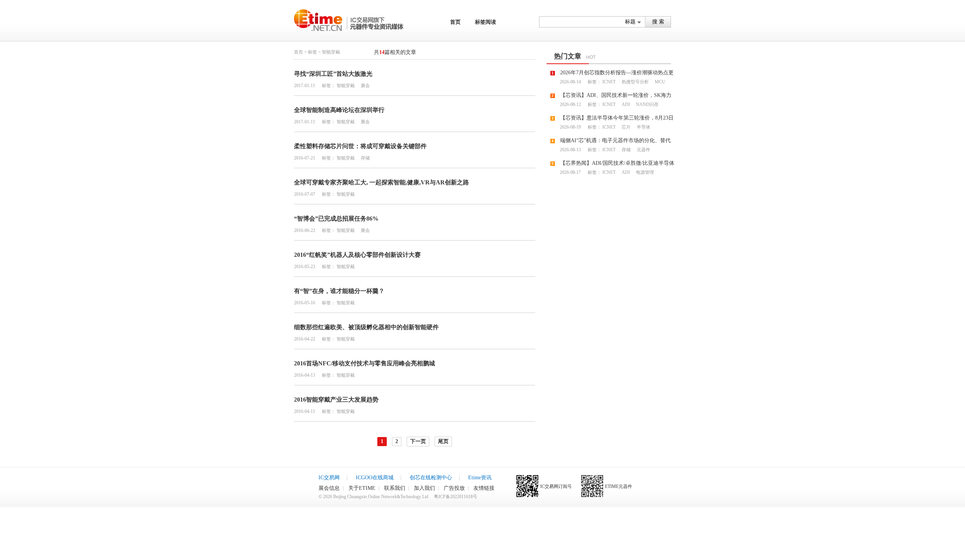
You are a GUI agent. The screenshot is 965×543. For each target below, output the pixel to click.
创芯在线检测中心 (431, 477)
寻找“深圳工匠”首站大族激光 (333, 74)
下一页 (418, 441)
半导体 (643, 127)
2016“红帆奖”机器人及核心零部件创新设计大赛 (357, 255)
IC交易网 (329, 477)
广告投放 (454, 488)
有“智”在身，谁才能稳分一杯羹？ (339, 291)
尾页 (443, 441)
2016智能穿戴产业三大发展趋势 (336, 399)
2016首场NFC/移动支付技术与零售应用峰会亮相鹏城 (364, 363)
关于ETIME (361, 488)
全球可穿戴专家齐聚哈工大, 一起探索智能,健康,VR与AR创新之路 (381, 182)
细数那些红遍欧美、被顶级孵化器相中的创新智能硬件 (366, 327)
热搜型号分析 (634, 81)
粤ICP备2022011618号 (455, 496)
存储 (365, 158)
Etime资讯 (480, 477)
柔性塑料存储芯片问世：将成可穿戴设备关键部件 (360, 146)
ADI (625, 104)
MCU (659, 81)
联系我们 (394, 488)
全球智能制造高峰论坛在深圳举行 (339, 110)
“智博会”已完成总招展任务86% (336, 218)
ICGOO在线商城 (375, 477)
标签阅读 (485, 22)
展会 (365, 85)
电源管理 (644, 172)
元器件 (643, 149)
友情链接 (484, 488)
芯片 (625, 127)
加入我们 (424, 488)
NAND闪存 (647, 104)
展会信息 (329, 488)
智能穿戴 (346, 85)
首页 (455, 22)
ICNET (609, 81)
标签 (312, 52)
